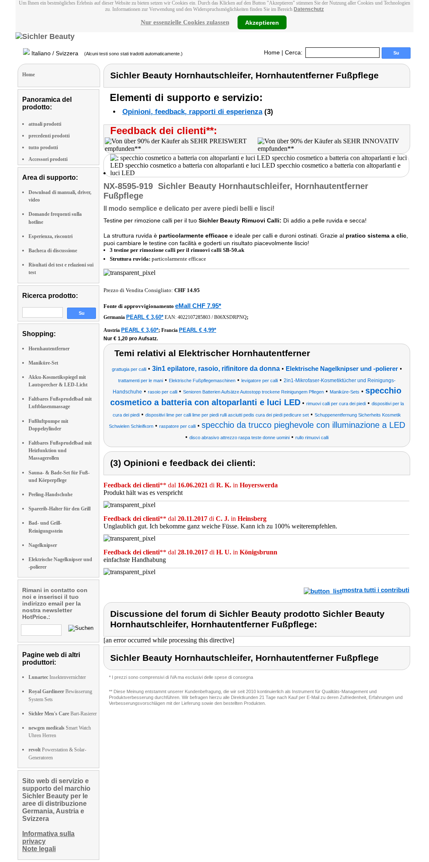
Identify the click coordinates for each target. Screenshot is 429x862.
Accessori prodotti (47, 159)
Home (272, 52)
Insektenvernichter (57, 677)
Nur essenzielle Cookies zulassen (185, 22)
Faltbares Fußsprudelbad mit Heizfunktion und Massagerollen (60, 450)
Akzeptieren (262, 22)
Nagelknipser (42, 545)
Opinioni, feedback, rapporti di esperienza (192, 112)
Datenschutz (309, 9)
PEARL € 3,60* (144, 317)
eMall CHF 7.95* (198, 305)
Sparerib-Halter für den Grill (59, 509)
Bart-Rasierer (62, 714)
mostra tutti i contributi (375, 589)
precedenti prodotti (49, 136)
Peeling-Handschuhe (50, 494)
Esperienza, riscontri (50, 236)
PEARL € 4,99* (197, 330)
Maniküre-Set (43, 363)
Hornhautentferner (49, 349)
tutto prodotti (43, 147)
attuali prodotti (44, 124)
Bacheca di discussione (52, 251)
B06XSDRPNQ (230, 317)
